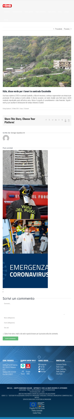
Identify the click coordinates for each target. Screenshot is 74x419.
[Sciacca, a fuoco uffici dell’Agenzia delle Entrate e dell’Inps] (25, 185)
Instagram (43, 364)
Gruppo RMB (28, 372)
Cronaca (21, 108)
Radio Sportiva (60, 371)
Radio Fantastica (61, 369)
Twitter (42, 369)
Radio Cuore (60, 366)
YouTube (43, 371)
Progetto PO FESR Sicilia (37, 408)
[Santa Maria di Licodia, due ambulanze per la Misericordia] (25, 220)
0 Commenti (26, 108)
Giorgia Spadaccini (7, 108)
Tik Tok (42, 366)
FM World (23, 372)
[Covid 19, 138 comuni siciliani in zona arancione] (25, 254)
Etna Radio (59, 373)
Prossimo (66, 28)
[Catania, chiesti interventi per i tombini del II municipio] (25, 151)
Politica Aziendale (37, 410)
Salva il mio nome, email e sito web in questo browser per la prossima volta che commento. (31, 333)
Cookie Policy (37, 412)
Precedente (58, 28)
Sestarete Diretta (61, 364)
